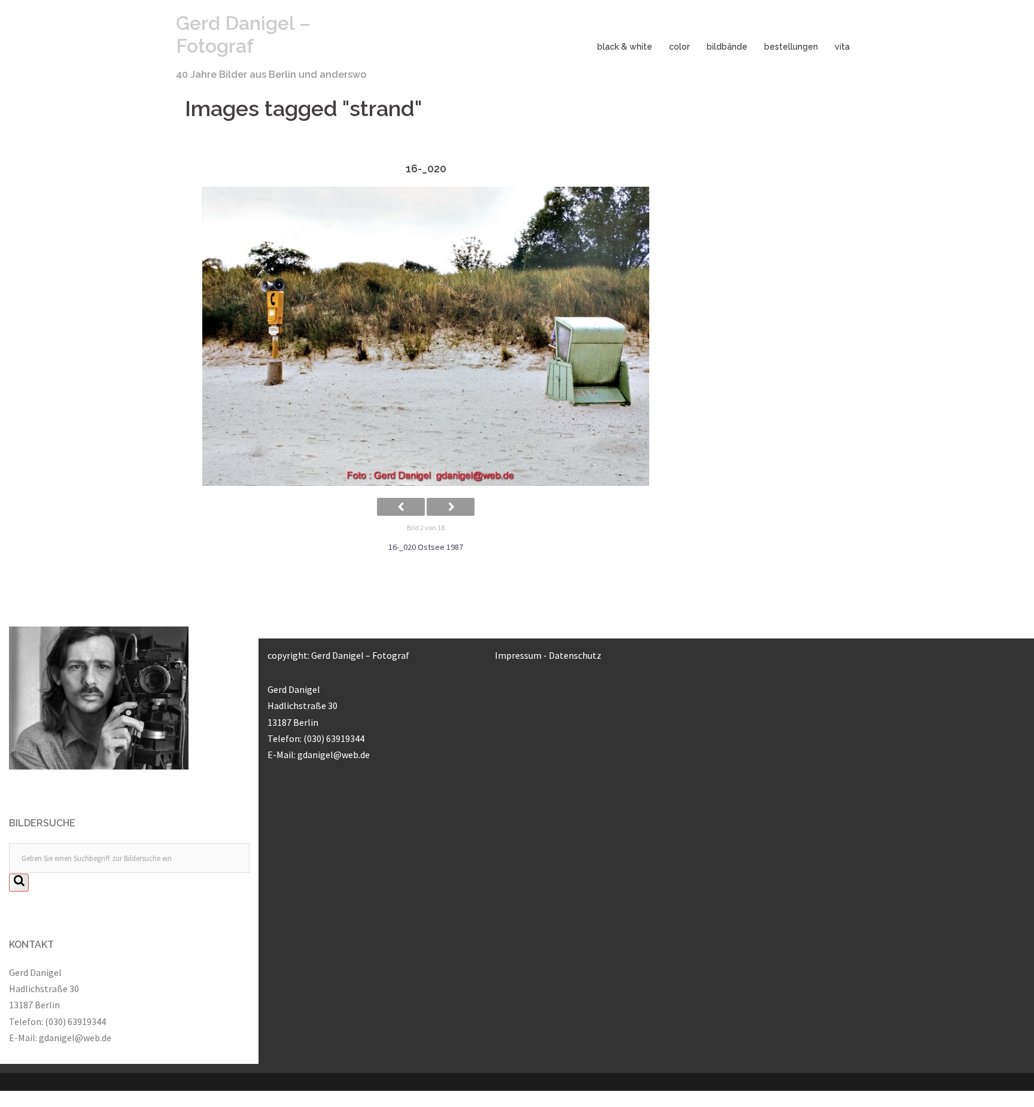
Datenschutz (575, 655)
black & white (624, 46)
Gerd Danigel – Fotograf (243, 34)
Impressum (518, 655)
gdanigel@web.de (75, 1038)
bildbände (727, 46)
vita (842, 46)
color (679, 46)
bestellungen (791, 46)
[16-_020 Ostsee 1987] (426, 336)
